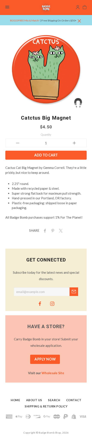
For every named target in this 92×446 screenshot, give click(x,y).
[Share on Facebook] (44, 230)
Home (15, 400)
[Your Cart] (85, 8)
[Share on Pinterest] (52, 230)
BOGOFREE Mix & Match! (25, 20)
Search (54, 400)
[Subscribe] (74, 291)
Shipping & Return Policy (46, 406)
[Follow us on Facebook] (40, 303)
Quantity (46, 134)
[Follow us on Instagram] (52, 303)
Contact (74, 400)
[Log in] (78, 8)
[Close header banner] (79, 21)
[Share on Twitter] (60, 230)
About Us (34, 400)
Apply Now (45, 359)
